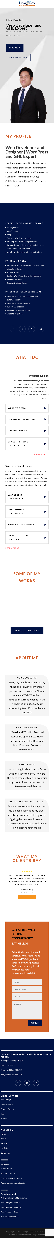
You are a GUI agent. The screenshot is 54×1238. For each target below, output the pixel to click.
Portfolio (4, 1148)
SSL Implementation (8, 1173)
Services (4, 1143)
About (3, 1138)
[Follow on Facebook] (13, 329)
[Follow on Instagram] (41, 329)
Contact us (5, 1153)
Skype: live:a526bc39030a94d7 (11, 1070)
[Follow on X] (31, 329)
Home (3, 1134)
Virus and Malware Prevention (11, 1178)
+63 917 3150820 (8, 1065)
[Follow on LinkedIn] (22, 329)
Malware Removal (7, 1168)
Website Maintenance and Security (13, 1183)
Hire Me (13, 48)
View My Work (17, 57)
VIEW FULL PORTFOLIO (27, 630)
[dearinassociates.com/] (27, 896)
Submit (35, 1023)
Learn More (40, 454)
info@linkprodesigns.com (11, 1075)
